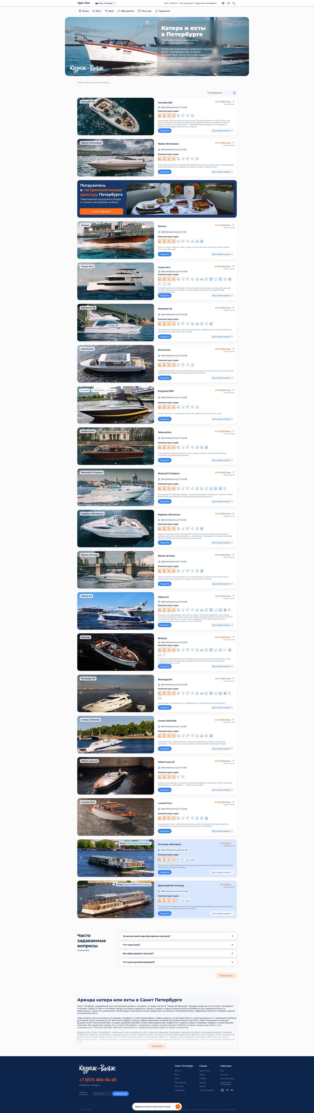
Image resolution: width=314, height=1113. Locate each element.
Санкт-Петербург (206, 1090)
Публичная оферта (200, 1109)
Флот (177, 1075)
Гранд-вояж (180, 1090)
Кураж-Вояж (204, 1071)
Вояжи (177, 1071)
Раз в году (179, 1086)
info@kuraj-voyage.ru (89, 1085)
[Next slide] (150, 116)
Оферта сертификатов (181, 1109)
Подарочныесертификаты (225, 1084)
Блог (166, 3)
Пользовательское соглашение (222, 1109)
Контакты (173, 3)
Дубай (202, 1075)
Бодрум (202, 1082)
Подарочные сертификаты (205, 3)
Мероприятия (180, 1082)
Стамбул (203, 1079)
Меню (177, 1079)
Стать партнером (186, 3)
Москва (202, 1086)
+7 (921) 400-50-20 (97, 1079)
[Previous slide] (80, 116)
